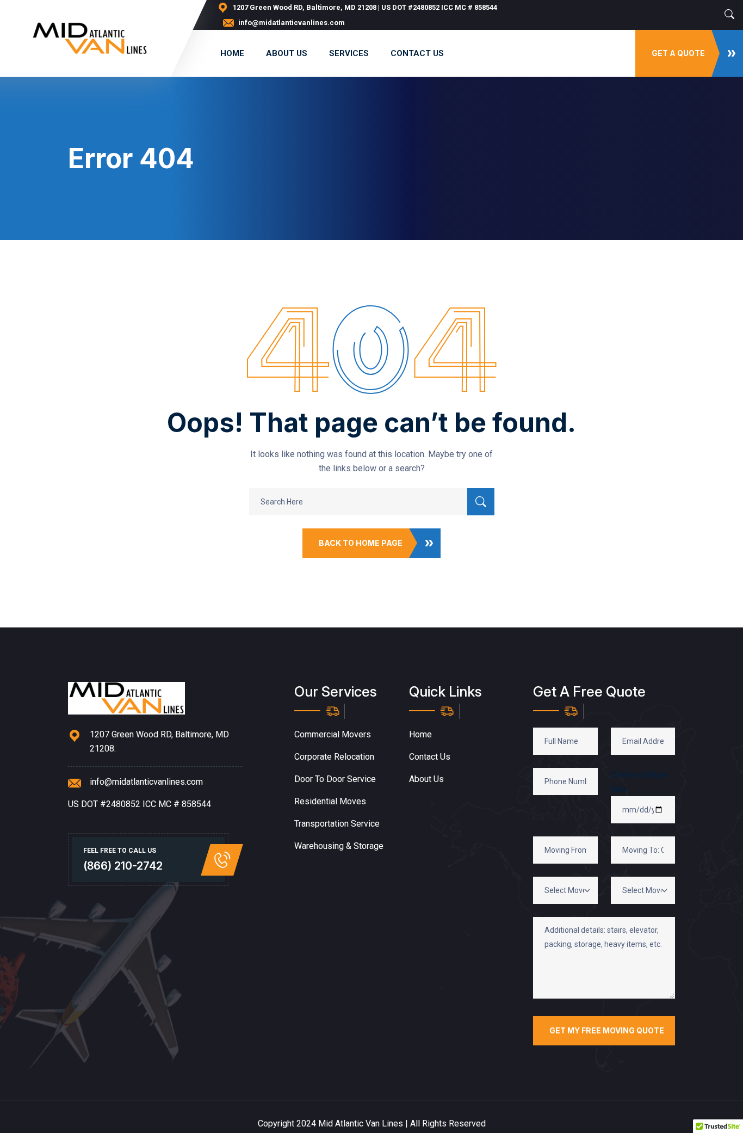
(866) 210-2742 (123, 865)
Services (349, 53)
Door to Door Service (335, 779)
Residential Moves (330, 801)
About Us (286, 53)
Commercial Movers (332, 734)
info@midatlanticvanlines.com (291, 23)
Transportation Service (337, 823)
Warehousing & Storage (338, 846)
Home (232, 53)
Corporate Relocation (334, 757)
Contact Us (417, 53)
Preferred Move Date (639, 782)
